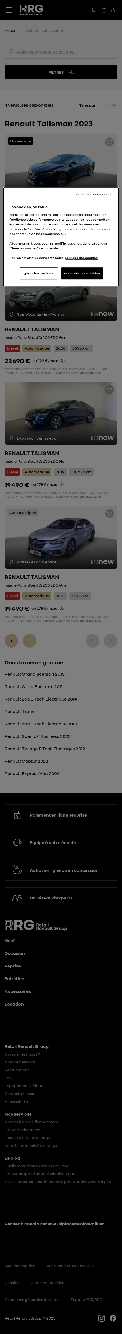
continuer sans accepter (95, 194)
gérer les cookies (39, 273)
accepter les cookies (82, 273)
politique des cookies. (81, 258)
